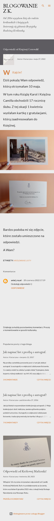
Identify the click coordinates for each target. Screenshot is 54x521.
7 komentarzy (10, 422)
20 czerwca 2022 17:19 (34, 280)
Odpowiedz (17, 288)
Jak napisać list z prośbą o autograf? (25, 395)
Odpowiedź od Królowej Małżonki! (25, 471)
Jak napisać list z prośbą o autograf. (24, 352)
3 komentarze (10, 380)
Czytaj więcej (44, 380)
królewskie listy (22, 260)
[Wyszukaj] (43, 4)
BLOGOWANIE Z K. (20, 8)
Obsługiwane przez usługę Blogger (29, 513)
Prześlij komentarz (13, 499)
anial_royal (16, 280)
